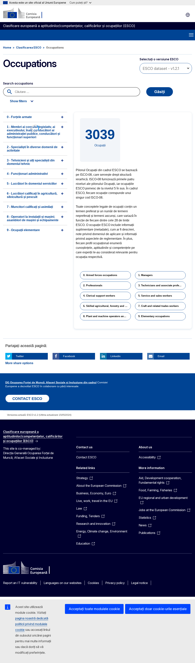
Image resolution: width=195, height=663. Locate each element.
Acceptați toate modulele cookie (94, 609)
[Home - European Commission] (26, 13)
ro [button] (188, 15)
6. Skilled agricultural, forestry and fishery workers (107, 306)
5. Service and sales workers (155, 295)
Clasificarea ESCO (28, 47)
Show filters (18, 101)
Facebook (69, 356)
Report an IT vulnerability (20, 583)
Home (7, 47)
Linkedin (115, 356)
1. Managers (145, 275)
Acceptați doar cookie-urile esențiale (158, 609)
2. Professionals (92, 285)
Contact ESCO (86, 457)
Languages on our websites (63, 583)
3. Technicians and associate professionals (162, 285)
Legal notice (139, 583)
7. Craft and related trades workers (158, 306)
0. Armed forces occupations (100, 275)
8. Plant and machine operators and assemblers (107, 316)
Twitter (20, 356)
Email (161, 356)
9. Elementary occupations (154, 316)
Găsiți (159, 91)
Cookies (93, 583)
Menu (191, 35)
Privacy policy (115, 583)
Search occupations (18, 83)
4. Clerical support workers (99, 295)
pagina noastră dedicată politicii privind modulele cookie (31, 624)
